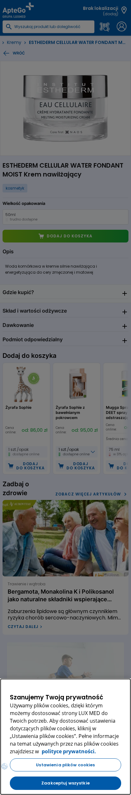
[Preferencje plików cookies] (4, 766)
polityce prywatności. (68, 751)
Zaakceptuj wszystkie (65, 783)
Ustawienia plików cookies (65, 765)
